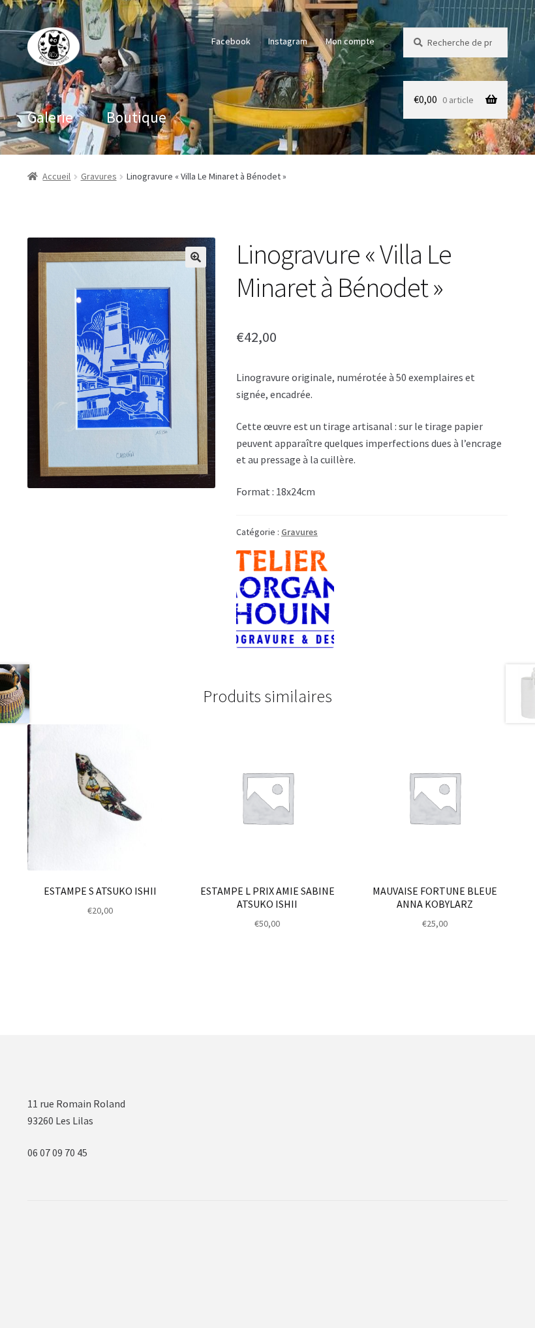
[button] (195, 257)
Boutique (136, 117)
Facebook (231, 41)
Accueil (56, 176)
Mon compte (350, 41)
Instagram (287, 41)
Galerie (50, 117)
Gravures (99, 176)
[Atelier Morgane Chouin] (285, 599)
